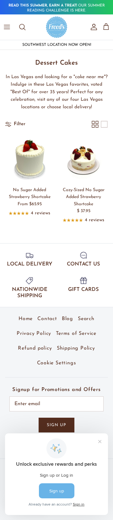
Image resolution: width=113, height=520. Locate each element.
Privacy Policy (34, 333)
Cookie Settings (56, 363)
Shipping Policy (76, 348)
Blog (67, 318)
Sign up (56, 425)
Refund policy (35, 348)
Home (26, 318)
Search (86, 318)
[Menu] (7, 27)
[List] (104, 124)
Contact (47, 318)
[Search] (25, 27)
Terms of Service (76, 333)
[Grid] (95, 124)
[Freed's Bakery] (56, 27)
